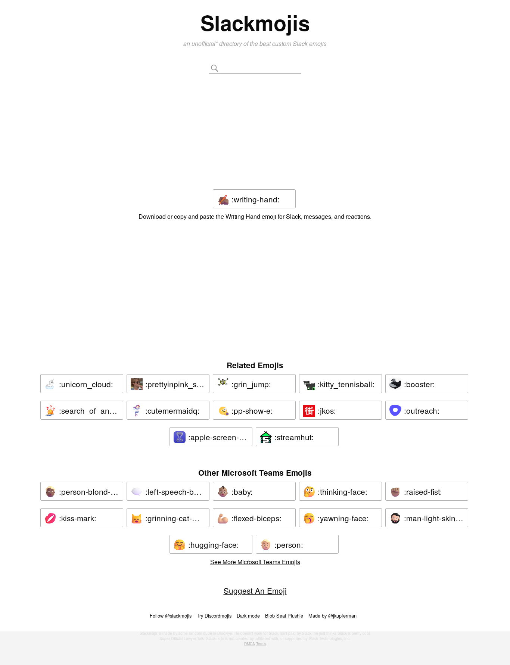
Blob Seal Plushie (284, 615)
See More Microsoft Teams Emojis (255, 561)
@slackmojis (178, 615)
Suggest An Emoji (255, 590)
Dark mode (248, 615)
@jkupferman (342, 615)
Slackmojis (255, 22)
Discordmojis (218, 615)
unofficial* (205, 43)
